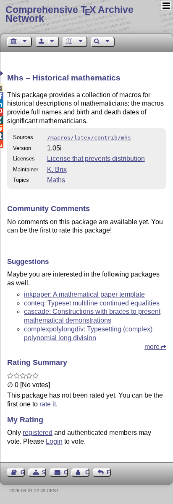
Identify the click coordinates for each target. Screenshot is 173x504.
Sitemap (44, 472)
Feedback (109, 472)
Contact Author (87, 472)
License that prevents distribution (96, 158)
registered (37, 432)
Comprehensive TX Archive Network (69, 14)
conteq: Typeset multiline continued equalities (92, 303)
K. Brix (57, 169)
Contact (66, 472)
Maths (56, 180)
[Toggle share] (2, 74)
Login (54, 441)
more (152, 346)
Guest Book (23, 472)
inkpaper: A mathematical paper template (84, 294)
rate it (47, 404)
